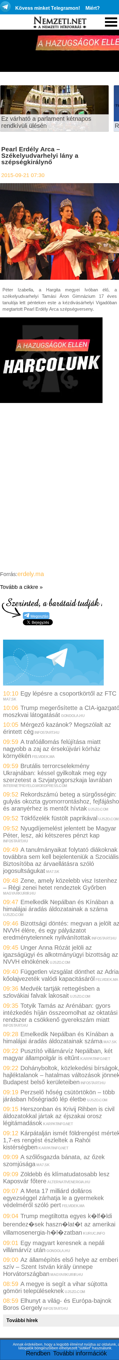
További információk (80, 1353)
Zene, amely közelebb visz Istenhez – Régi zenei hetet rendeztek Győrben (60, 884)
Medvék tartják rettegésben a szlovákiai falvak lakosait (51, 992)
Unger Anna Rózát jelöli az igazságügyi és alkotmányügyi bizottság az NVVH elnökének (60, 954)
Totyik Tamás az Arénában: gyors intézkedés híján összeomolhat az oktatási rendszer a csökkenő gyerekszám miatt (60, 1012)
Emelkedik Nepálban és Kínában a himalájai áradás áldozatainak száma (58, 1037)
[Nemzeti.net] (59, 22)
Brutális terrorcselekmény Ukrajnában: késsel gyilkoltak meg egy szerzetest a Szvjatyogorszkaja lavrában (57, 773)
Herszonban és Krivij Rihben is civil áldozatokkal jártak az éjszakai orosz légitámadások (58, 1116)
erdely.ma (30, 574)
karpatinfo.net (95, 1059)
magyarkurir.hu (19, 893)
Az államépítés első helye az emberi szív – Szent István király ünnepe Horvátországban (60, 1266)
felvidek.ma (43, 757)
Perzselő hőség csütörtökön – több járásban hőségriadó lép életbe (59, 1096)
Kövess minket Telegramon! (47, 8)
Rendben (38, 1353)
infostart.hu (46, 732)
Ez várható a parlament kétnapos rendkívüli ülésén (46, 122)
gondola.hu (73, 716)
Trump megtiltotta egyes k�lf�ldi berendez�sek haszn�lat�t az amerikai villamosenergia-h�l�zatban (59, 1224)
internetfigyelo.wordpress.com (35, 786)
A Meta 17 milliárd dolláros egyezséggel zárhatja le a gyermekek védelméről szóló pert (53, 1198)
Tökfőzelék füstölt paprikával (58, 818)
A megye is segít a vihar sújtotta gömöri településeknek (55, 1287)
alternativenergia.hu (68, 1182)
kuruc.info (94, 1233)
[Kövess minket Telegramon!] (53, 683)
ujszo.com (98, 809)
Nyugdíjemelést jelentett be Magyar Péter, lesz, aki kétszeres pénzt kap (59, 832)
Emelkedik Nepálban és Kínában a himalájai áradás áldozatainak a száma (58, 905)
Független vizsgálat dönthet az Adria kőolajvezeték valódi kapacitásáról (61, 975)
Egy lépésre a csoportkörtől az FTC (68, 693)
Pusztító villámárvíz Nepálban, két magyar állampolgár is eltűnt (58, 1054)
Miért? (92, 8)
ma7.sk (9, 699)
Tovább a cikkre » (21, 587)
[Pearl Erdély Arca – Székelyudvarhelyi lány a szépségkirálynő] (59, 277)
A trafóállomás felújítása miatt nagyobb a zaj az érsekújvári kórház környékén (52, 748)
